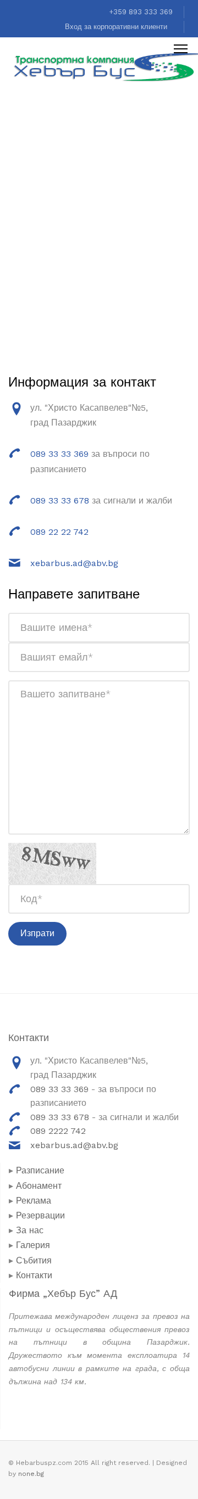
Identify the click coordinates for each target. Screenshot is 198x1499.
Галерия (33, 1245)
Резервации (40, 1215)
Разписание (40, 1170)
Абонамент (39, 1186)
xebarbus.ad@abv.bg (74, 563)
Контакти (34, 1275)
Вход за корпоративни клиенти (116, 27)
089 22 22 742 (59, 532)
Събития (34, 1260)
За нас (29, 1230)
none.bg (31, 1474)
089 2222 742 (58, 1131)
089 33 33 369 (60, 454)
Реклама (33, 1200)
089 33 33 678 (59, 500)
